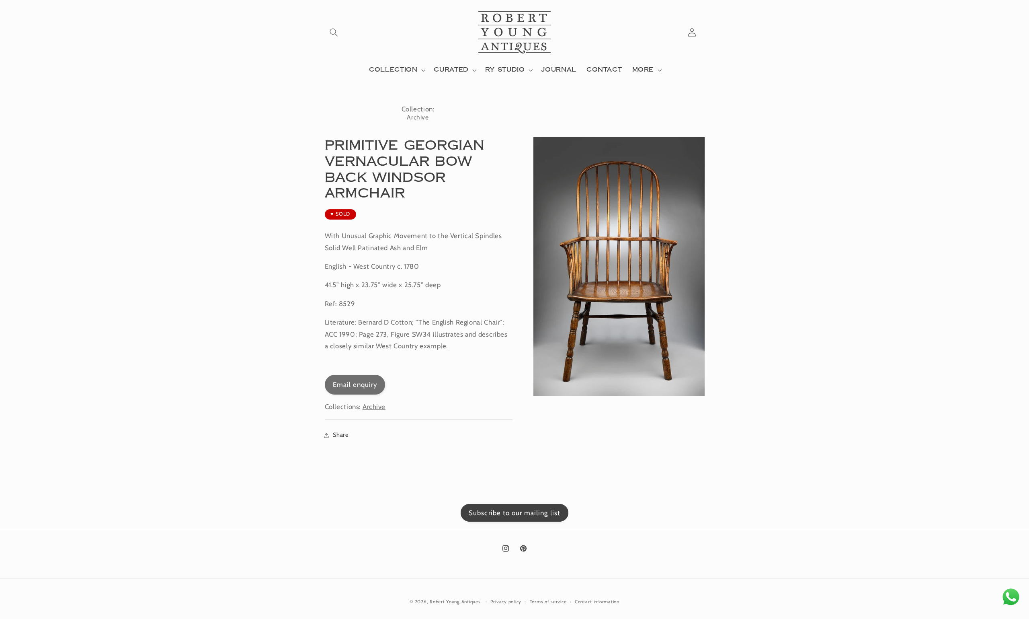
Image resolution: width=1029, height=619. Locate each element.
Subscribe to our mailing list (514, 513)
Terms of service (548, 602)
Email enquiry (355, 384)
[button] (334, 32)
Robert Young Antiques (455, 602)
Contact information (597, 602)
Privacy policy (505, 602)
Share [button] (341, 434)
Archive (417, 117)
